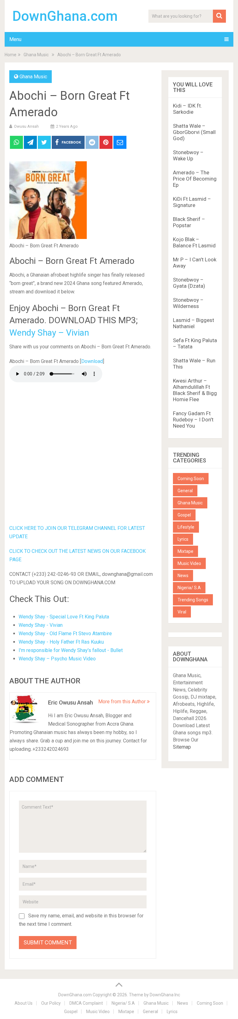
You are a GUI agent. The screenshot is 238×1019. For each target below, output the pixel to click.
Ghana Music (33, 77)
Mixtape (185, 551)
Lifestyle (186, 527)
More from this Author (122, 702)
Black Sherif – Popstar (189, 222)
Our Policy (51, 1003)
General (185, 490)
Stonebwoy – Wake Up (188, 155)
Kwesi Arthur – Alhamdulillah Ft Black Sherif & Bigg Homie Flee (195, 390)
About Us (24, 1003)
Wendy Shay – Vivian (49, 333)
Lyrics (183, 539)
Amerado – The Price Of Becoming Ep (195, 178)
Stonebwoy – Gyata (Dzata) (189, 283)
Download (92, 361)
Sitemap (182, 747)
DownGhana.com (65, 16)
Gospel (184, 514)
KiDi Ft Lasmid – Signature (192, 202)
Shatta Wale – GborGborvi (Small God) (194, 132)
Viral (182, 611)
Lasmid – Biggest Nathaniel (193, 323)
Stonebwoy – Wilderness (188, 303)
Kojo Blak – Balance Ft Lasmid (194, 242)
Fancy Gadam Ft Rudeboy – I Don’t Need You (193, 419)
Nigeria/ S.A (189, 587)
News (183, 575)
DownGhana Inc (165, 994)
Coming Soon (191, 478)
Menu (15, 39)
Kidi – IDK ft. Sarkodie (187, 109)
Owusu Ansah (26, 126)
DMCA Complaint (86, 1003)
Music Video (189, 563)
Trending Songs (193, 599)
